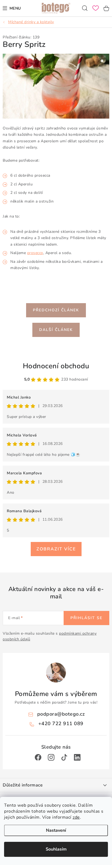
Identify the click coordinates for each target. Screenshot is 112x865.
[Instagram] (51, 757)
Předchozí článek (56, 310)
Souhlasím (56, 849)
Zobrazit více (56, 549)
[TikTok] (64, 757)
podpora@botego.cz (61, 714)
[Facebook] (38, 757)
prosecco (35, 252)
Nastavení (56, 830)
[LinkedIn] (77, 757)
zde (76, 817)
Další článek (56, 329)
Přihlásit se (86, 617)
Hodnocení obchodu (56, 366)
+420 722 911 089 (60, 723)
